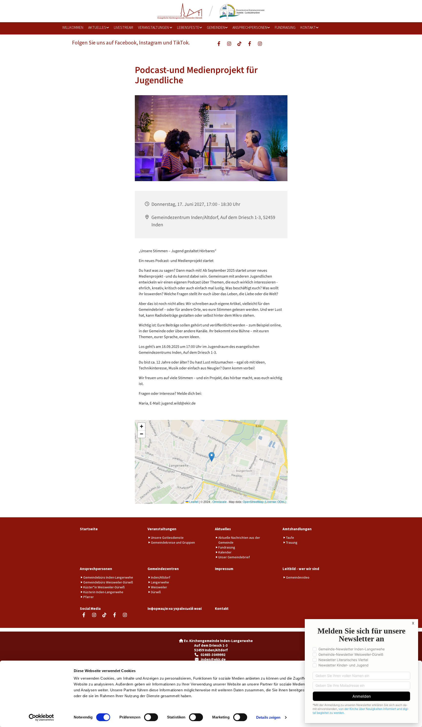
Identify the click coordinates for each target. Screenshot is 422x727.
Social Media (90, 608)
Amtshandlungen (297, 529)
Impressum (224, 568)
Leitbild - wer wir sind (301, 568)
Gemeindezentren (163, 568)
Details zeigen (268, 717)
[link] (97, 27)
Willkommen (72, 27)
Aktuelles (97, 27)
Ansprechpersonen (249, 27)
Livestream (123, 27)
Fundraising (285, 27)
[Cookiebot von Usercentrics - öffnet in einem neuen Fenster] (41, 717)
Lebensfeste (188, 27)
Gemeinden (216, 27)
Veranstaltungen (153, 27)
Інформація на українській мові (175, 608)
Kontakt (308, 27)
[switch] (151, 717)
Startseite (89, 529)
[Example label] (229, 43)
